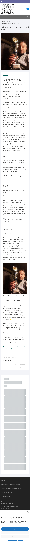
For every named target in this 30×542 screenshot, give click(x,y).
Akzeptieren (15, 529)
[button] (28, 512)
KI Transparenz (5, 496)
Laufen (5, 75)
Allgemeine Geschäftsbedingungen (11, 484)
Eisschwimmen (23, 367)
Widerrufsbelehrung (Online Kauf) (11, 488)
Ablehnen (15, 533)
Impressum (20, 540)
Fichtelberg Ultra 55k (8, 360)
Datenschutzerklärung (12, 540)
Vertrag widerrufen (6, 492)
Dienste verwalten (5, 525)
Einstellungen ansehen (15, 536)
